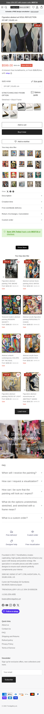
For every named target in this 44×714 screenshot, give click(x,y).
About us (5, 625)
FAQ (3, 632)
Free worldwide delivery (12, 208)
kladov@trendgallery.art (11, 599)
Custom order (7, 220)
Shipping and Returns (10, 636)
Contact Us (6, 629)
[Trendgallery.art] (20, 7)
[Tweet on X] (7, 191)
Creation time (7, 202)
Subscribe (9, 680)
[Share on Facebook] (10, 191)
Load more (22, 411)
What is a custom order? (15, 518)
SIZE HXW (6, 81)
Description (6, 196)
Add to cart (22, 125)
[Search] (6, 7)
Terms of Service (8, 648)
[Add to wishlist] (18, 262)
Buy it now (22, 132)
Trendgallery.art (12, 706)
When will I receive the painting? (19, 472)
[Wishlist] (33, 7)
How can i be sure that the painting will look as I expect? (17, 491)
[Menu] (2, 7)
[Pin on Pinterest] (13, 191)
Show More (22, 247)
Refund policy (7, 640)
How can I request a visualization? (20, 481)
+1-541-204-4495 (9, 594)
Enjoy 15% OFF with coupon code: (19, 2)
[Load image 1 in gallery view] (22, 38)
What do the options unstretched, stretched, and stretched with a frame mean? (19, 506)
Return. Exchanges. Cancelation (15, 214)
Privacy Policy (7, 644)
